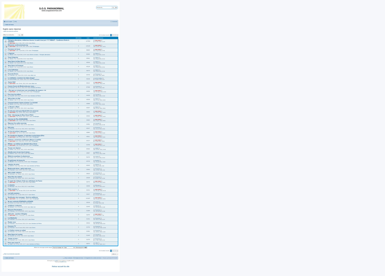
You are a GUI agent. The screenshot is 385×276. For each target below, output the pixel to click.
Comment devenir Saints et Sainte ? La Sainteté (22, 102)
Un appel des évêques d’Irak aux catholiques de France (25, 181)
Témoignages (36, 46)
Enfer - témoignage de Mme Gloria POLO (20, 115)
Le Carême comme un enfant (17, 230)
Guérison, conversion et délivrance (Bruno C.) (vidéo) (24, 140)
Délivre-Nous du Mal (14, 98)
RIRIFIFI (12, 153)
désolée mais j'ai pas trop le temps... (19, 152)
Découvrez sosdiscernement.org (18, 45)
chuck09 (12, 95)
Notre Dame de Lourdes (15, 234)
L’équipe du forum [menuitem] (79, 258)
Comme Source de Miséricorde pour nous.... (21, 86)
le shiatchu (11, 185)
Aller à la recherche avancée (11, 31)
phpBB (56, 260)
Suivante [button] (117, 35)
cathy (11, 244)
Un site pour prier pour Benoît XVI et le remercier (23, 111)
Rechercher (113, 7)
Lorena (11, 157)
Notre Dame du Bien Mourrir (16, 61)
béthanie (12, 207)
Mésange (12, 186)
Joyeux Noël (11, 82)
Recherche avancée (116, 7)
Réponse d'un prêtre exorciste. (17, 123)
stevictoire (12, 174)
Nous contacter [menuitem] (68, 258)
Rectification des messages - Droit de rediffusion (23, 197)
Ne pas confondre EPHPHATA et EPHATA (20, 201)
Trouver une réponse (14, 148)
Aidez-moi (33, 75)
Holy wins (11, 127)
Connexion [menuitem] (114, 21)
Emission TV (12, 226)
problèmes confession (15, 205)
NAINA (11, 149)
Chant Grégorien (13, 57)
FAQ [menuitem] (16, 21)
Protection (12, 75)
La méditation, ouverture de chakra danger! (21, 78)
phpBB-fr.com (63, 261)
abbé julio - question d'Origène (17, 214)
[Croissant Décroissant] (79, 247)
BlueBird (12, 161)
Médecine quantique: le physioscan (19, 156)
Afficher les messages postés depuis (43, 247)
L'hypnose (11, 53)
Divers (33, 43)
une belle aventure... (14, 193)
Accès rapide (9, 21)
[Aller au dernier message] (101, 40)
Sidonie (11, 54)
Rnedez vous (12, 222)
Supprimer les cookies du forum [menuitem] (93, 258)
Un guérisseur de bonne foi (16, 160)
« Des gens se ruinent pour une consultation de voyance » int (27, 90)
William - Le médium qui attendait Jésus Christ (22, 144)
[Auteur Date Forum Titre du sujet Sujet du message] (69, 247)
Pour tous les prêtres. (14, 94)
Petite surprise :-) (13, 189)
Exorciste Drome (13, 74)
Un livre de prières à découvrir (17, 131)
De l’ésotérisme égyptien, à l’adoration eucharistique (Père (26, 135)
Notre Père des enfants (15, 177)
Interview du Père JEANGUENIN (17, 119)
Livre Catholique (13, 70)
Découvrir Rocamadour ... (16, 210)
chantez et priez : (13, 238)
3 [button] (115, 35)
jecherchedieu (13, 79)
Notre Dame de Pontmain (15, 65)
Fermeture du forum (14, 49)
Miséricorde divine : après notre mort (19, 168)
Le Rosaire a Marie (13, 107)
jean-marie (12, 43)
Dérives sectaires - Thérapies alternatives (40, 54)
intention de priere (13, 164)
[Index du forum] (14, 11)
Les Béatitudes (12, 218)
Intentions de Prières (36, 87)
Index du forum (10, 258)
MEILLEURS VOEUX (14, 172)
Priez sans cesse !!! (14, 242)
